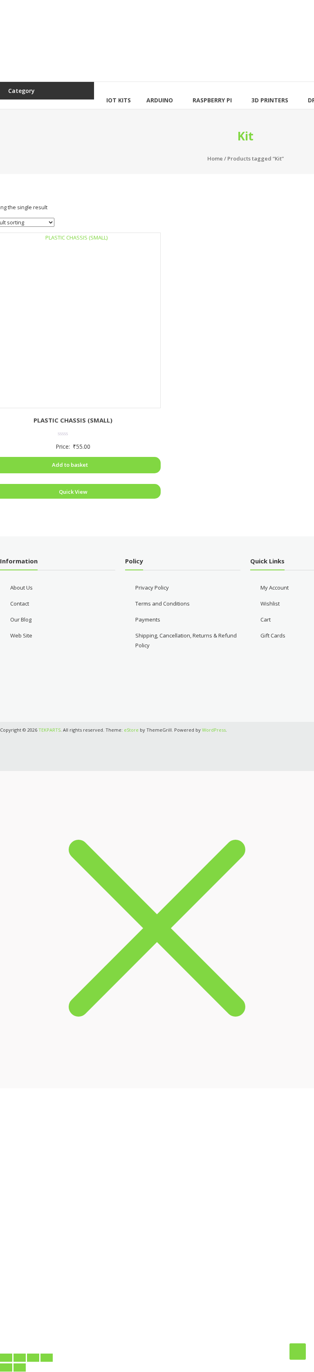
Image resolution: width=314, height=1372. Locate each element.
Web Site (21, 635)
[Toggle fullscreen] (19, 1358)
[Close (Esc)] (46, 1358)
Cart (265, 619)
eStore (131, 730)
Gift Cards (272, 635)
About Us (21, 587)
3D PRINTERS (269, 100)
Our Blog (20, 619)
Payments (147, 619)
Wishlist (270, 603)
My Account (274, 587)
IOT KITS (118, 100)
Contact (19, 603)
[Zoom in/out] (6, 1358)
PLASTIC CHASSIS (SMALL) (73, 420)
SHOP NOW (157, 1325)
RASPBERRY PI (212, 100)
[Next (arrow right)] (19, 1367)
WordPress (214, 730)
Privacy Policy (152, 587)
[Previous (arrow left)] (6, 1367)
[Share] (33, 1358)
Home (215, 158)
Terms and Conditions (162, 603)
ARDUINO (159, 100)
